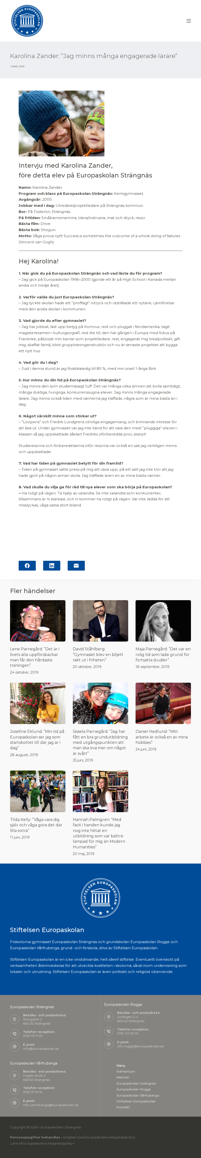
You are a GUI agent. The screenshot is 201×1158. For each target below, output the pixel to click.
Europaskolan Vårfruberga (137, 1095)
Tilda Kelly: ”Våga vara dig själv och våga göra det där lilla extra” (36, 825)
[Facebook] (27, 566)
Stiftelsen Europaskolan (136, 1101)
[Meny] (189, 21)
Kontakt (123, 1107)
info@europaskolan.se (41, 1049)
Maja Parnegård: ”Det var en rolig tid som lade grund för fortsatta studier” (163, 654)
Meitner (122, 1077)
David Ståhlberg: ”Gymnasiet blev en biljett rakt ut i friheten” (98, 654)
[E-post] (76, 566)
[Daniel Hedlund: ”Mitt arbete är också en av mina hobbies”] (163, 703)
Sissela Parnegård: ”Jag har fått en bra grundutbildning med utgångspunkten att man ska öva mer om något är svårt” (100, 742)
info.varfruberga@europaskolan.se (50, 1105)
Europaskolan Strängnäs (136, 1083)
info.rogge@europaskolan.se (140, 1046)
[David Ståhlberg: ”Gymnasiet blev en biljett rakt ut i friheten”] (100, 621)
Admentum (125, 1071)
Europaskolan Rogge (133, 1089)
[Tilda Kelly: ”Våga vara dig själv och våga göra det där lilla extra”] (37, 791)
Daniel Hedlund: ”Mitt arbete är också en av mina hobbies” (162, 737)
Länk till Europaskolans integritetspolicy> (42, 1143)
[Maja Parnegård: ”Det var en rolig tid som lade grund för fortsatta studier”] (163, 621)
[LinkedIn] (51, 566)
